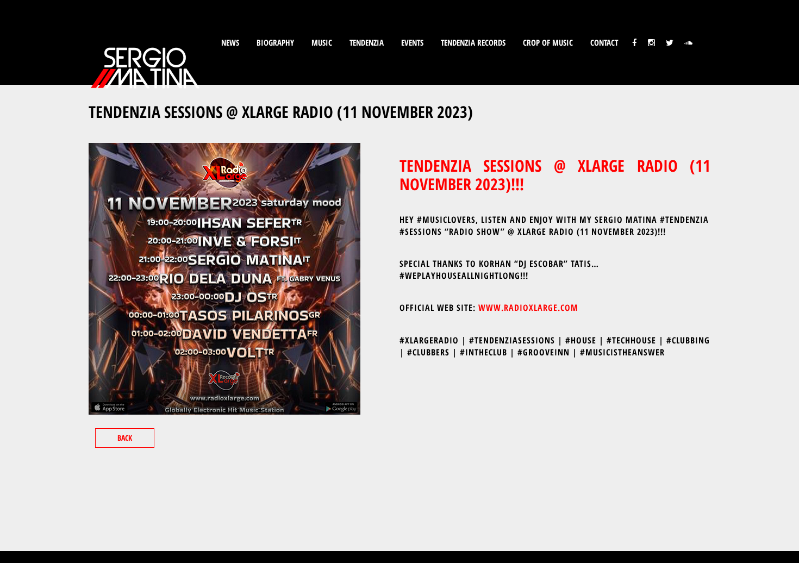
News (230, 42)
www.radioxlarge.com (528, 308)
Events (412, 42)
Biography (275, 42)
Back (124, 438)
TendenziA (366, 42)
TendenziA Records (473, 42)
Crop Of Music (548, 42)
